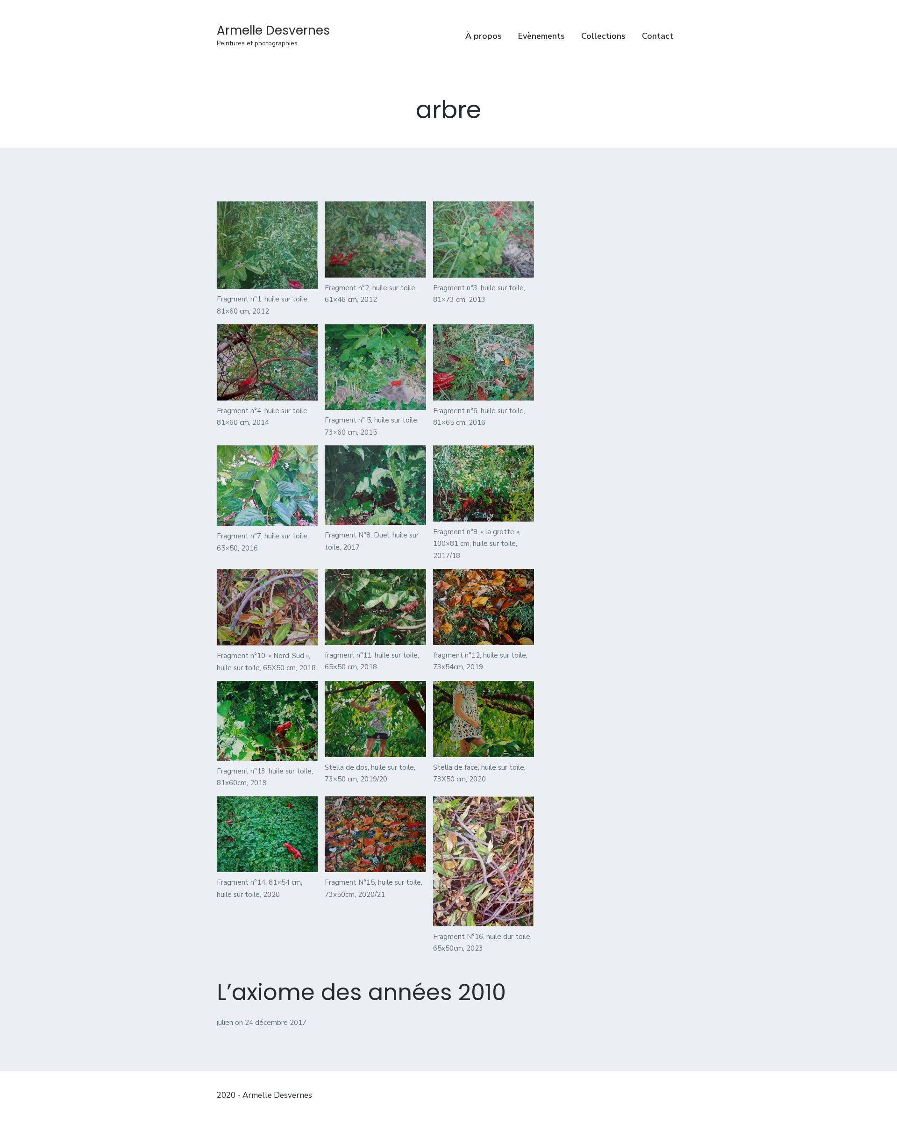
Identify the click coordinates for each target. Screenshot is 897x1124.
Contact (657, 36)
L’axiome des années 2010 (361, 992)
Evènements (541, 36)
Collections (603, 36)
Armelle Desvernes (273, 30)
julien (226, 1022)
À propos (483, 36)
